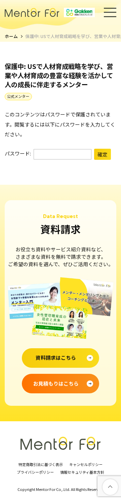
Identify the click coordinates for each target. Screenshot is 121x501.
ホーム (11, 36)
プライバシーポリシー (35, 472)
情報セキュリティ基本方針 (82, 472)
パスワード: (18, 153)
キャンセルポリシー (86, 464)
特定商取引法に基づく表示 (40, 464)
